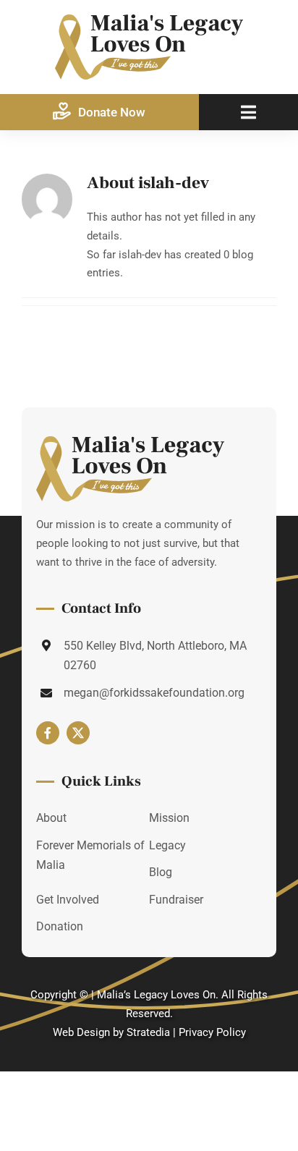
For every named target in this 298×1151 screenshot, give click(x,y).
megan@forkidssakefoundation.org (154, 693)
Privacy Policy (212, 1032)
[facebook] (47, 732)
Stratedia (148, 1032)
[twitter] (78, 732)
